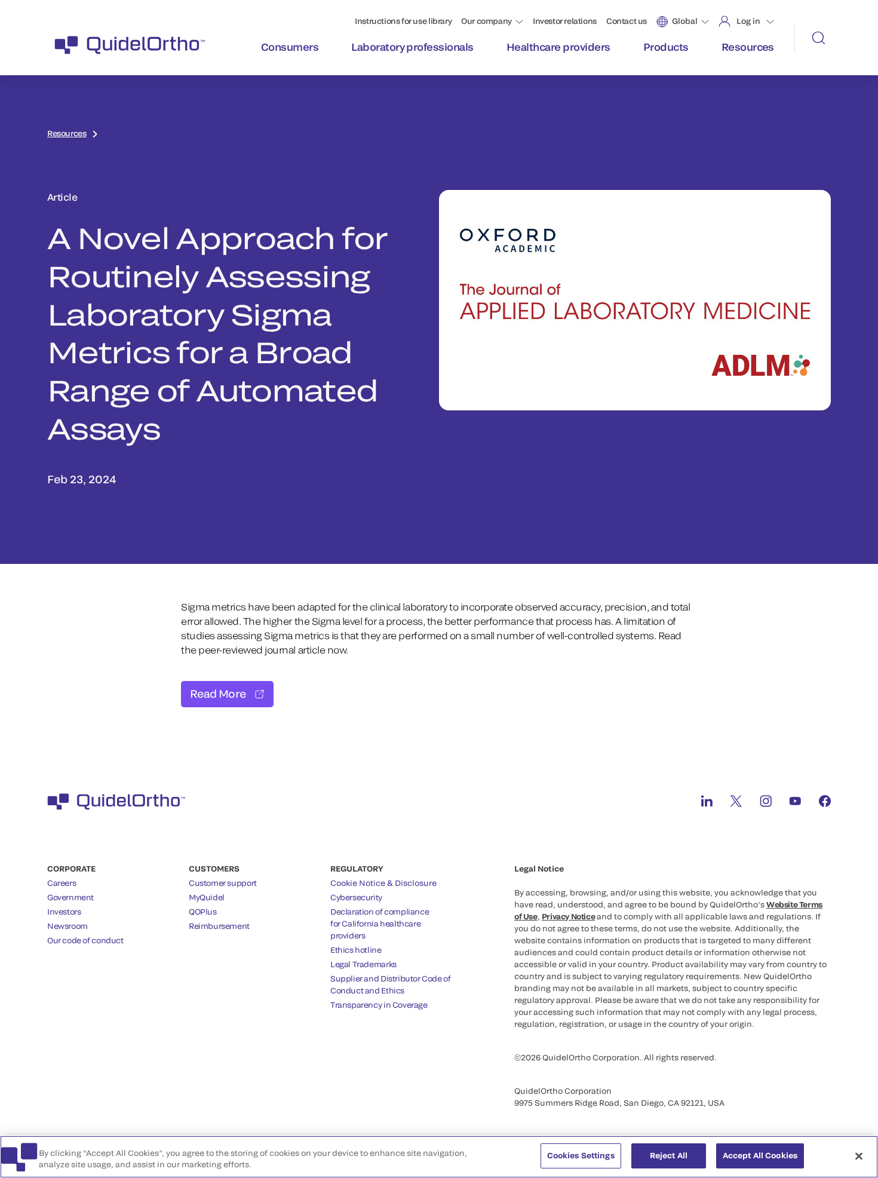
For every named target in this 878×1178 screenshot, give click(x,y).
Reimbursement (219, 926)
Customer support (223, 883)
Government (70, 897)
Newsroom (67, 926)
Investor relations (565, 21)
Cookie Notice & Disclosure (383, 883)
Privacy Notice (568, 916)
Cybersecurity (356, 897)
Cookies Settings (581, 1155)
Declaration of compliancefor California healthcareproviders (379, 923)
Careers (61, 883)
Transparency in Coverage (379, 1005)
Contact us (626, 21)
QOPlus (203, 911)
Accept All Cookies (760, 1155)
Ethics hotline (356, 950)
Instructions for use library (403, 21)
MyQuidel (207, 897)
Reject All (668, 1155)
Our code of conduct (85, 940)
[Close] (859, 1156)
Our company (486, 21)
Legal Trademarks (363, 964)
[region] (439, 1157)
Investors (64, 911)
